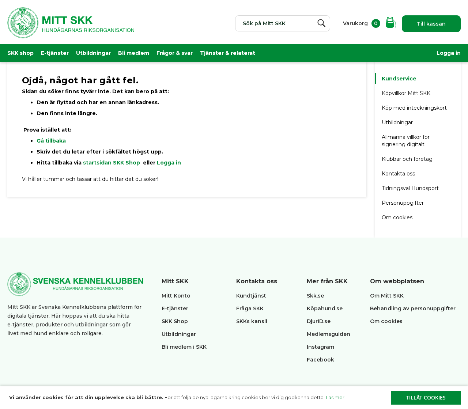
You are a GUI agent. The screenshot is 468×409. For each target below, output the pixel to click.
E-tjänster (55, 53)
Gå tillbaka (51, 140)
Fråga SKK (250, 308)
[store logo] (70, 27)
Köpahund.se (325, 308)
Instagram (320, 347)
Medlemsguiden (329, 334)
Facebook (320, 359)
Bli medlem (133, 53)
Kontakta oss (398, 173)
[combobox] (282, 23)
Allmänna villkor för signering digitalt (406, 141)
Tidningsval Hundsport (410, 188)
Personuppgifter (403, 203)
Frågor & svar (174, 53)
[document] (235, 398)
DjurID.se (319, 321)
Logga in (449, 53)
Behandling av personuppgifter (413, 308)
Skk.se (315, 295)
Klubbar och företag (407, 159)
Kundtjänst (251, 295)
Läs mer (335, 397)
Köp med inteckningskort (414, 108)
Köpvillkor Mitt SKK (407, 93)
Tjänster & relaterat (227, 53)
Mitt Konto (176, 295)
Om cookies (397, 217)
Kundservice (399, 78)
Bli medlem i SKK (184, 347)
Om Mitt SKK (387, 295)
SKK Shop (175, 321)
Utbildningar (93, 53)
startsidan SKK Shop (112, 162)
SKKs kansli (251, 321)
